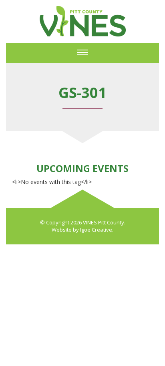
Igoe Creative (96, 229)
